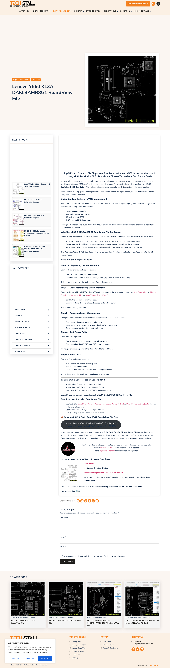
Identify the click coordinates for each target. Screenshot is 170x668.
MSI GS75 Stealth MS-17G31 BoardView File (23, 621)
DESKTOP (32, 315)
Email (63, 547)
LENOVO (36, 79)
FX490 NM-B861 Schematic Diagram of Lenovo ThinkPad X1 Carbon (36, 233)
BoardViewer (89, 463)
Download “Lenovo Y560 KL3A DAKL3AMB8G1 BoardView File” (91, 425)
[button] (153, 4)
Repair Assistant (107, 448)
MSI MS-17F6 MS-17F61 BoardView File (65, 621)
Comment (64, 518)
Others (32, 617)
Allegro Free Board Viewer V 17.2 (109, 404)
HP (88, 617)
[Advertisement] (85, 33)
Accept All (45, 658)
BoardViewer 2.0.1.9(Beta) (96, 295)
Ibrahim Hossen (153, 665)
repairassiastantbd (107, 451)
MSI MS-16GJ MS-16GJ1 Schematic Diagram (33, 201)
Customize (15, 658)
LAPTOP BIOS (32, 333)
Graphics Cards (32, 321)
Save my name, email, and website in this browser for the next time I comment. (95, 556)
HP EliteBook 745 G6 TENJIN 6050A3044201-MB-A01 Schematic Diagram (35, 249)
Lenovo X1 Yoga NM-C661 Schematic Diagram (34, 216)
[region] (30, 651)
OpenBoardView (140, 292)
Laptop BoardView (21, 79)
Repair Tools (32, 351)
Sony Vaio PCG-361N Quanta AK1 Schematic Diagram (37, 185)
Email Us (137, 641)
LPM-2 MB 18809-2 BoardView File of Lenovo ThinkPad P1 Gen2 (142, 621)
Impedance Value (32, 327)
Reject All (30, 658)
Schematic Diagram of (103, 472)
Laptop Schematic (32, 345)
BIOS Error (32, 309)
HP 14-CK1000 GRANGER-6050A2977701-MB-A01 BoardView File (103, 623)
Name (63, 537)
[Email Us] (132, 641)
